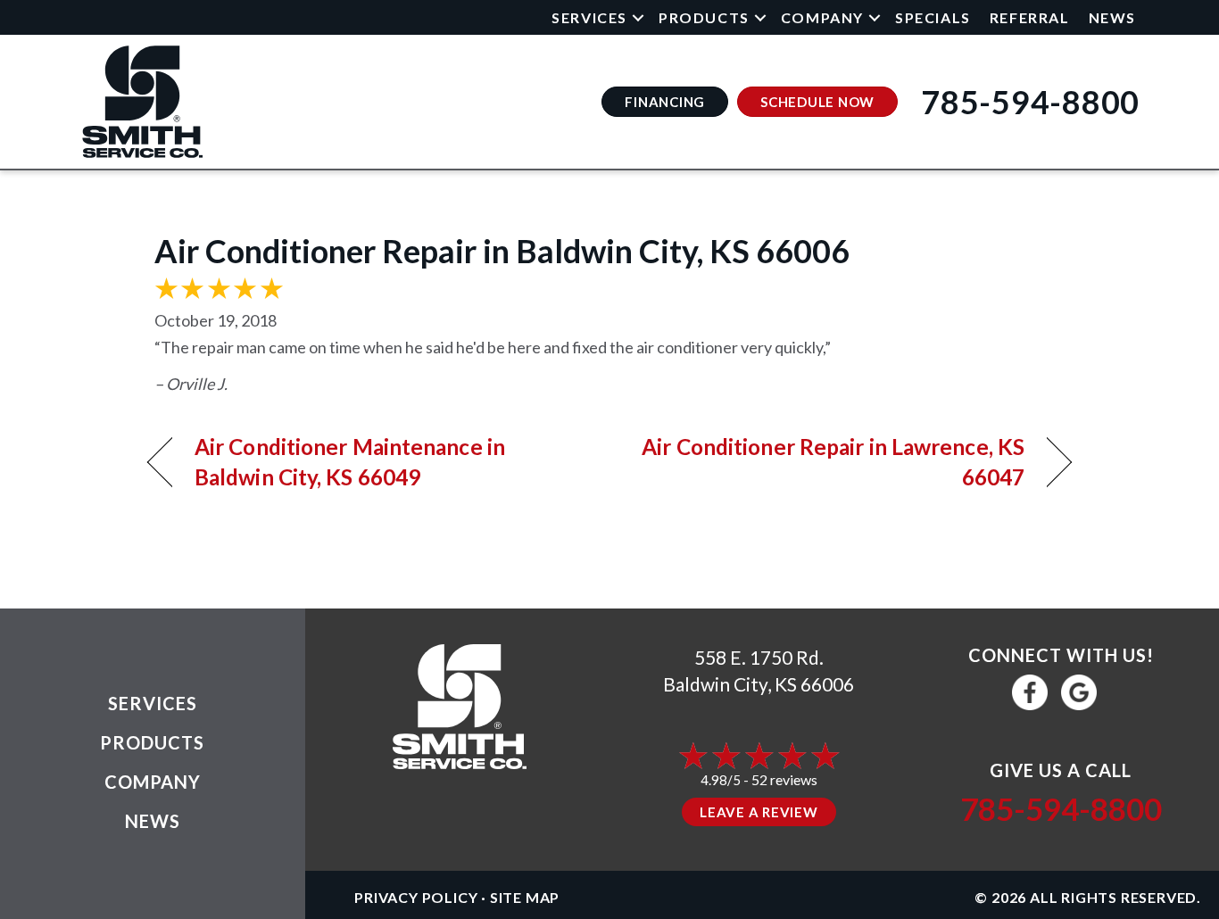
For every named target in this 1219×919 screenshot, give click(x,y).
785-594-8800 (1061, 808)
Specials (933, 17)
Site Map (525, 897)
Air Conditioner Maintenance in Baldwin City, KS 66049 (350, 462)
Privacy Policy (415, 897)
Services (589, 17)
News (1112, 17)
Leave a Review (759, 812)
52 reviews (784, 779)
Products (704, 17)
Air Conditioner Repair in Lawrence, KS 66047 (830, 462)
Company (822, 17)
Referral (1030, 17)
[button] (638, 17)
